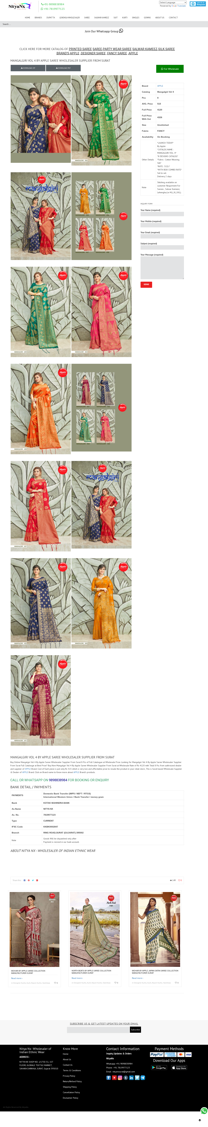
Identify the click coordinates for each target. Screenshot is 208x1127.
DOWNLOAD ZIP (29, 68)
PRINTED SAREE (80, 49)
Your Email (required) (150, 232)
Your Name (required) (150, 210)
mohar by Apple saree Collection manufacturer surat (28, 972)
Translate (181, 5)
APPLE (74, 53)
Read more (16, 978)
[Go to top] (199, 1120)
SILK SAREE (166, 49)
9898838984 (58, 780)
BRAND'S (62, 53)
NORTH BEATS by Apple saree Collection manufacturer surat (91, 972)
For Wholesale (171, 68)
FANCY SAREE (117, 53)
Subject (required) (149, 243)
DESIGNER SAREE (93, 53)
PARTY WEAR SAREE (117, 49)
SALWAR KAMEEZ (144, 49)
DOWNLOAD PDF (64, 68)
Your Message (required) (152, 254)
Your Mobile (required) (151, 221)
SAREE (97, 49)
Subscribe (135, 1029)
